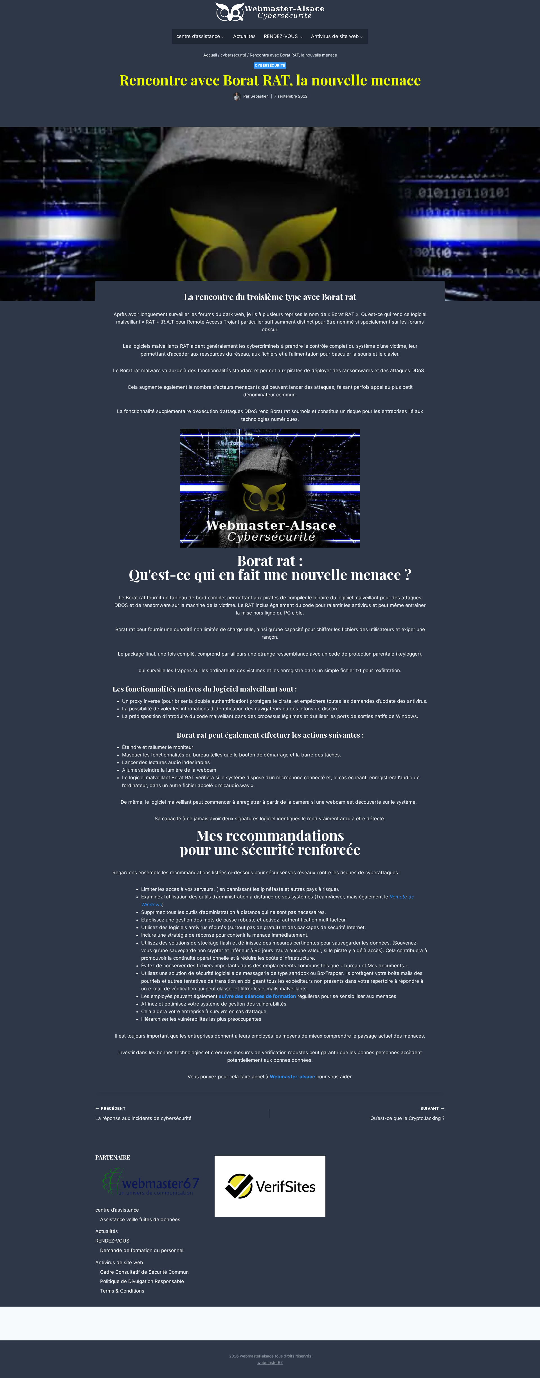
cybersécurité (270, 65)
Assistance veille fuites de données (140, 1219)
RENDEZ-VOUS (112, 1241)
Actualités (244, 36)
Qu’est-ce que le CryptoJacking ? (407, 1113)
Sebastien (260, 96)
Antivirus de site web (119, 1262)
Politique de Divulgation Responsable (142, 1281)
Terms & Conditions (122, 1291)
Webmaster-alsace (292, 1076)
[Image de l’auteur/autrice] (237, 96)
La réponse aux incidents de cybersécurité (143, 1113)
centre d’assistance (117, 1210)
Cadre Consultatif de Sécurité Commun (144, 1272)
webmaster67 (270, 1362)
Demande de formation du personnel (141, 1250)
